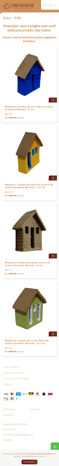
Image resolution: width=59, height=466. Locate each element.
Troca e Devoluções (14, 373)
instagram (9, 409)
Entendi (29, 462)
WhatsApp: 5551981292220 (15, 424)
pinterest (8, 415)
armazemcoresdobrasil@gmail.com (18, 434)
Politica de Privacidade (16, 378)
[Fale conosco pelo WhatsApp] (55, 447)
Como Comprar (11, 367)
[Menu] (55, 5)
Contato (7, 384)
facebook (35, 409)
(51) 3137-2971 (10, 429)
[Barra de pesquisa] (45, 5)
